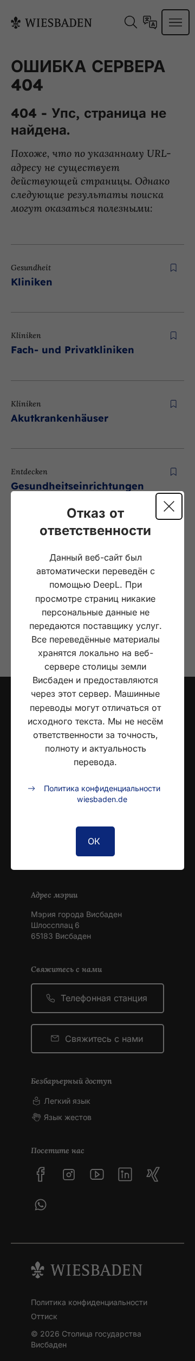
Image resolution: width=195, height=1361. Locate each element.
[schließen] (169, 506)
